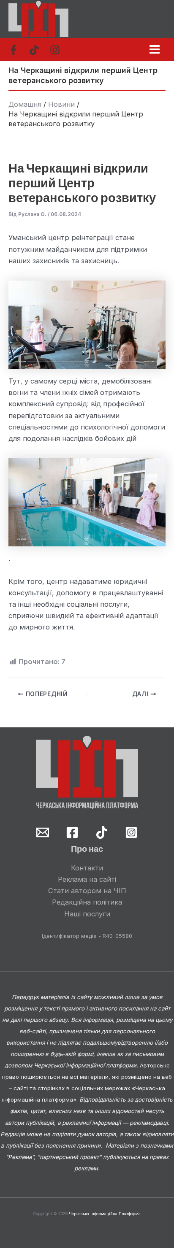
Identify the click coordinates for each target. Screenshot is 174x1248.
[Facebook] (13, 50)
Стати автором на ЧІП (87, 890)
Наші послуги (87, 914)
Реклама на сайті (87, 879)
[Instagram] (55, 50)
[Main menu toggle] (154, 49)
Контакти (87, 868)
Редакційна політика (87, 902)
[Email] (42, 832)
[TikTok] (34, 50)
